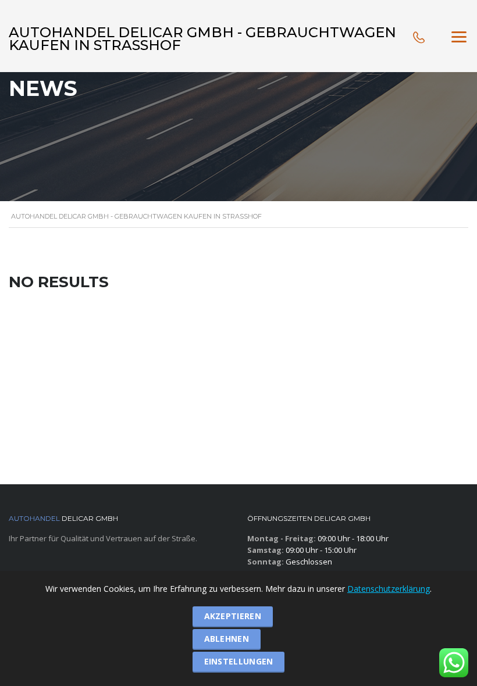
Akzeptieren (232, 615)
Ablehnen (226, 638)
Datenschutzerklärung (388, 588)
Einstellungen (238, 661)
